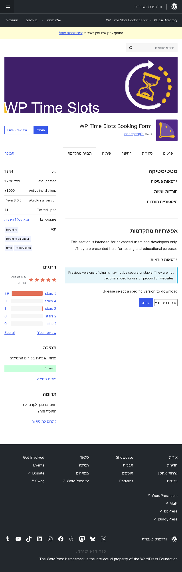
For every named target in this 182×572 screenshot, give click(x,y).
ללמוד (84, 457)
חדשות (172, 465)
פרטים (168, 153)
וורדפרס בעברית (154, 539)
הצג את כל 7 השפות (18, 219)
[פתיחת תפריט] (7, 6)
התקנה (126, 153)
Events (38, 465)
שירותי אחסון (168, 473)
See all (9, 332)
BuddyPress (165, 519)
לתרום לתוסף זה (44, 421)
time (9, 247)
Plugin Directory (166, 20)
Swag (37, 481)
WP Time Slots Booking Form (115, 126)
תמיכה (9, 153)
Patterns (126, 481)
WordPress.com (162, 495)
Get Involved (33, 457)
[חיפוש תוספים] (130, 47)
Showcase (124, 457)
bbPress (169, 511)
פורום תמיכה (46, 379)
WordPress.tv (75, 481)
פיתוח (106, 153)
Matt (171, 503)
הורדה (40, 130)
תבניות (128, 465)
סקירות (147, 153)
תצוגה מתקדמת (80, 153)
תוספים (127, 473)
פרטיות (172, 481)
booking (11, 229)
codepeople (134, 134)
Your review (46, 332)
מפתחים (82, 473)
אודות (173, 457)
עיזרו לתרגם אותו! (71, 33)
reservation (23, 247)
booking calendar (17, 238)
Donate (36, 473)
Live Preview (17, 130)
